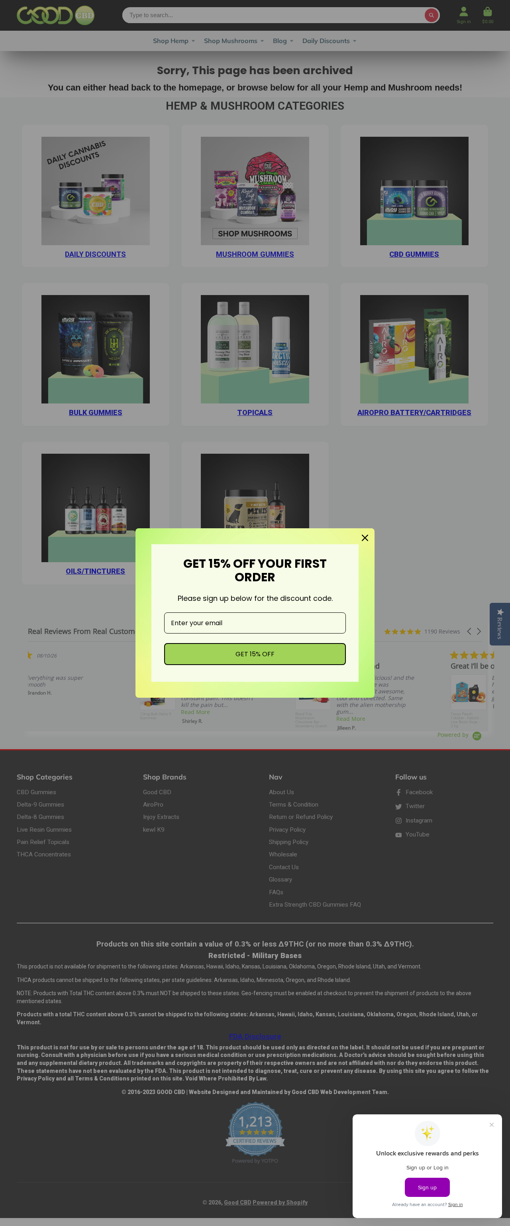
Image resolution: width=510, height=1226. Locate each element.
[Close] (365, 537)
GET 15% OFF (255, 654)
